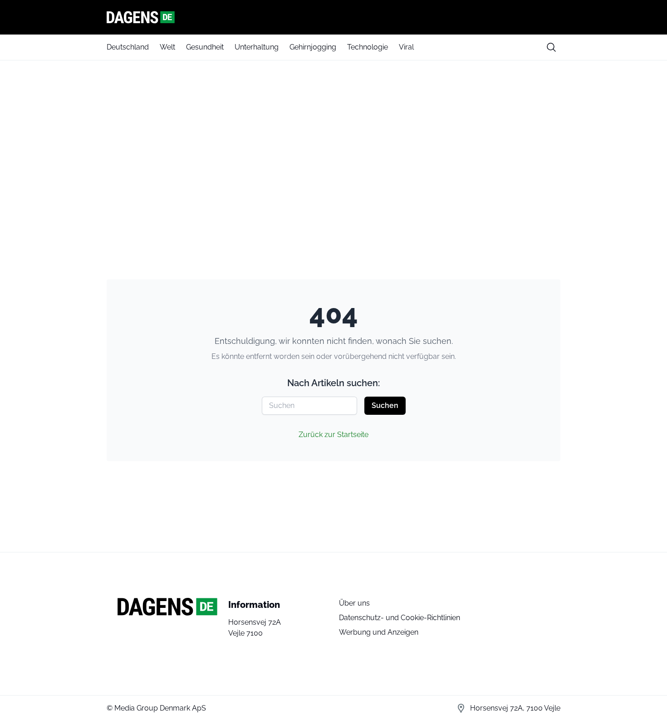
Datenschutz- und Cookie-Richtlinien (399, 617)
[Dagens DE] (333, 17)
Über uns (354, 603)
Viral (406, 47)
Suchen (385, 405)
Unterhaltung (257, 47)
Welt (167, 47)
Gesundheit (205, 47)
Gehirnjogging (312, 47)
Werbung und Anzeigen (378, 632)
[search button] (551, 47)
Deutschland (128, 47)
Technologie (367, 47)
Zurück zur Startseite (333, 434)
